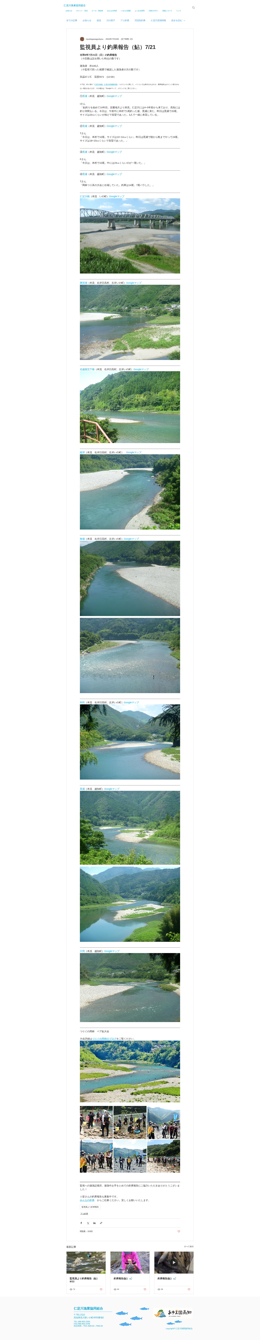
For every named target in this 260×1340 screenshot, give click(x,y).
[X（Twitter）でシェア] (88, 1223)
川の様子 (110, 20)
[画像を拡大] (96, 1122)
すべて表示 (189, 1246)
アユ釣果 (125, 20)
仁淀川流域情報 (158, 20)
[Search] (193, 7)
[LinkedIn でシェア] (94, 1223)
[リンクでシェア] (101, 1223)
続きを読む (176, 20)
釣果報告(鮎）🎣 (123, 1278)
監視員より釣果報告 (90, 1207)
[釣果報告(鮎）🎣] (130, 1263)
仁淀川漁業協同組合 (75, 5)
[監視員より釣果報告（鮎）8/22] (86, 1263)
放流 (99, 20)
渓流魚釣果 (140, 20)
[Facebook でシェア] (81, 1223)
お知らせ (87, 20)
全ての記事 (71, 20)
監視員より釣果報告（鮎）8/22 (84, 1280)
